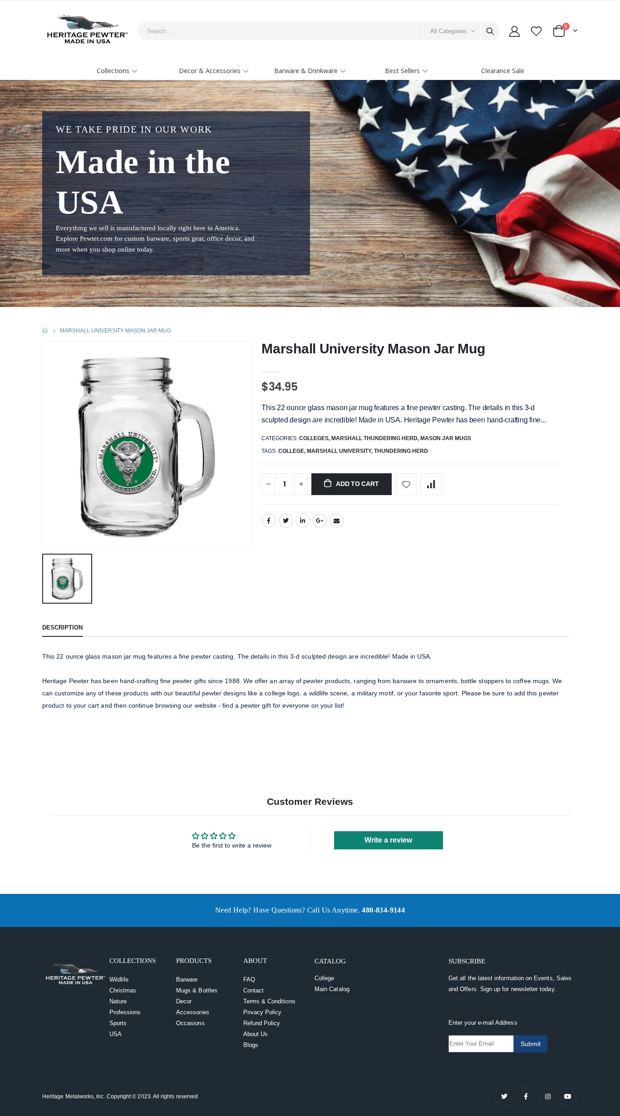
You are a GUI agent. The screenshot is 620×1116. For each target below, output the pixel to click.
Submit (531, 1043)
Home (45, 330)
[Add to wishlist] (406, 484)
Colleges (314, 438)
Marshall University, (340, 451)
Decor (184, 1001)
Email (337, 520)
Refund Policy (261, 1023)
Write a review (388, 840)
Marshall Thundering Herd (374, 438)
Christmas (123, 990)
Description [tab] (62, 627)
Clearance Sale (502, 70)
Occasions (190, 1023)
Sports (118, 1023)
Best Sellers (402, 70)
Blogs (250, 1045)
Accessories (192, 1012)
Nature (118, 1001)
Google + (319, 520)
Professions (125, 1012)
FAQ (249, 979)
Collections (113, 70)
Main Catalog (332, 989)
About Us (255, 1034)
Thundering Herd (401, 451)
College (324, 978)
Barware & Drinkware (306, 70)
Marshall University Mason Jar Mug (373, 348)
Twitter (286, 520)
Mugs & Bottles (196, 990)
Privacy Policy (262, 1012)
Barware (186, 979)
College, (292, 451)
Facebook (268, 520)
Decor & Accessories (210, 70)
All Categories (448, 31)
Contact (253, 990)
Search (490, 31)
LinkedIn (302, 520)
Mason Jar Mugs (445, 438)
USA (115, 1034)
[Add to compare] (431, 484)
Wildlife (119, 979)
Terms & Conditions (269, 1001)
